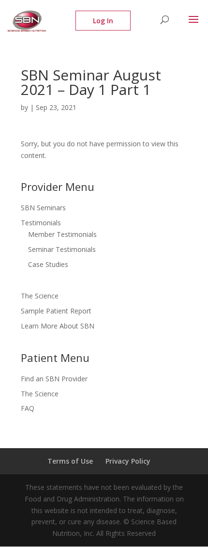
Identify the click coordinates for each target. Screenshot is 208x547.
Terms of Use (70, 461)
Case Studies (48, 264)
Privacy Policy (127, 461)
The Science (40, 295)
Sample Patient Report (56, 310)
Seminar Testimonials (62, 249)
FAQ (27, 408)
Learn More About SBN (57, 325)
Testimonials (41, 222)
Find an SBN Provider (54, 378)
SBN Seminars (43, 207)
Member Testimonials (62, 234)
